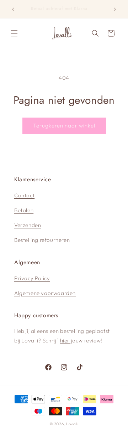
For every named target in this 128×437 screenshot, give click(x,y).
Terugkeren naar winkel (64, 125)
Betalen (23, 210)
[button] (14, 33)
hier (65, 340)
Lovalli (72, 423)
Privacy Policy (32, 278)
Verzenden (27, 225)
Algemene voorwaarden (45, 293)
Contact (24, 195)
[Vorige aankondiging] (13, 9)
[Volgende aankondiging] (115, 9)
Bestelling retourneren (42, 240)
